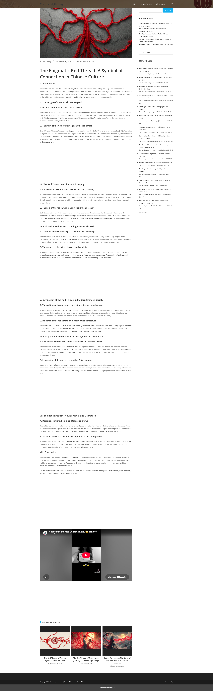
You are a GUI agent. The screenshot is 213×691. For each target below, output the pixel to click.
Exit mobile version (107, 688)
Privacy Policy (169, 682)
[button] (172, 4)
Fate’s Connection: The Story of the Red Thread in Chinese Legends (117, 660)
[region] (86, 163)
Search (168, 10)
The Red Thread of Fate (85, 62)
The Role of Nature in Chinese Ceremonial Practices (156, 44)
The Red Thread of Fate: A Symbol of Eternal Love (55, 659)
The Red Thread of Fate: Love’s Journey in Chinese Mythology (86, 659)
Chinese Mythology (51, 4)
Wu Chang (47, 62)
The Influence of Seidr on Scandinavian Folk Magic (155, 163)
